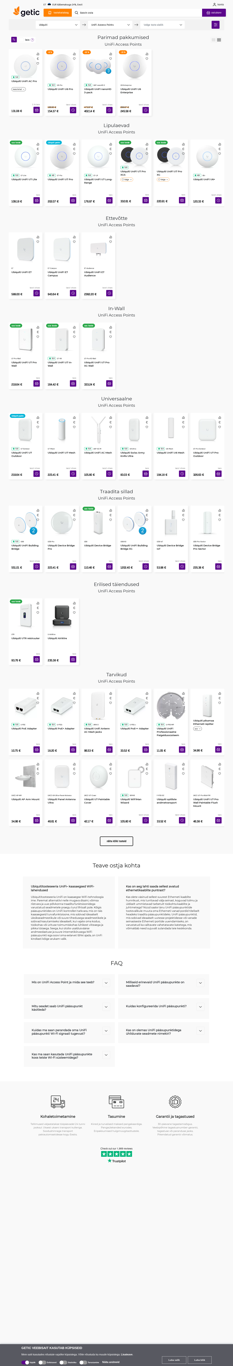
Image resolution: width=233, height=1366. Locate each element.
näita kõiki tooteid (116, 798)
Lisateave (127, 1354)
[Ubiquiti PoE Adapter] (25, 669)
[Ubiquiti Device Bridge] (98, 495)
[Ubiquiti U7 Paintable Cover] (98, 735)
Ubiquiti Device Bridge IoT (169, 514)
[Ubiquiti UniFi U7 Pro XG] (171, 148)
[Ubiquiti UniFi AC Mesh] (98, 407)
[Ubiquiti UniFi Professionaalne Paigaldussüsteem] (171, 669)
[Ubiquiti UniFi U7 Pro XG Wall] (98, 322)
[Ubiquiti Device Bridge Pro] (62, 495)
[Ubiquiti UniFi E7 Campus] (62, 236)
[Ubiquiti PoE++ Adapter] (134, 669)
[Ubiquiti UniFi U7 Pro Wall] (25, 322)
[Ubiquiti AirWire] (62, 583)
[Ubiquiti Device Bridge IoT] (171, 495)
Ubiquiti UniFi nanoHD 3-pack (98, 81)
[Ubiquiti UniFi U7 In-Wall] (62, 322)
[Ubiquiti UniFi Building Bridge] (25, 495)
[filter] (216, 25)
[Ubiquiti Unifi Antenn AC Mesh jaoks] (98, 669)
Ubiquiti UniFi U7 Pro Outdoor (204, 426)
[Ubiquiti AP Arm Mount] (25, 735)
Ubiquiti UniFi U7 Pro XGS (132, 167)
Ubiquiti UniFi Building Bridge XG (132, 514)
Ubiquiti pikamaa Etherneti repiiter (202, 688)
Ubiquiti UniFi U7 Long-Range (97, 167)
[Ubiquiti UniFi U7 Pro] (62, 148)
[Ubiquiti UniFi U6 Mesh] (171, 407)
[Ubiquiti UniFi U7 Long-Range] (98, 148)
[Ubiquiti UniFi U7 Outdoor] (25, 407)
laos (27, 39)
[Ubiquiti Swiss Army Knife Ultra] (134, 407)
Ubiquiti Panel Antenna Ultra (60, 753)
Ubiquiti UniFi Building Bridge (23, 514)
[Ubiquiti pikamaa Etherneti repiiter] (207, 669)
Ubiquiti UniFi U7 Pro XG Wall (98, 340)
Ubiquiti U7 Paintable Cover (96, 753)
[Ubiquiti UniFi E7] (25, 236)
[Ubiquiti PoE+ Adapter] (62, 669)
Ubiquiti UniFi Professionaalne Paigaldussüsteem (167, 689)
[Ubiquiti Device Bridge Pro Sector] (207, 495)
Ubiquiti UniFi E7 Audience (93, 255)
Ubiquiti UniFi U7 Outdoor (20, 426)
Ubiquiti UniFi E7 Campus (57, 255)
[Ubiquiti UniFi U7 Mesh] (62, 407)
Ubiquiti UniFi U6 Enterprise (129, 81)
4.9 (52, 162)
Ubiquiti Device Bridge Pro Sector (205, 514)
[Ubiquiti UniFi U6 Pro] (62, 63)
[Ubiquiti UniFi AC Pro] (25, 63)
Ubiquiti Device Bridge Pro (60, 514)
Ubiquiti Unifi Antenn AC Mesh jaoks (98, 688)
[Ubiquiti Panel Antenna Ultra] (62, 735)
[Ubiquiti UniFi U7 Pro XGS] (134, 148)
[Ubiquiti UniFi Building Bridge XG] (134, 495)
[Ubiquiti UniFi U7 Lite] (25, 148)
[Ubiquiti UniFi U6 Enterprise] (134, 63)
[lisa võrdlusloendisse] (38, 54)
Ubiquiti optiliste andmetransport (165, 753)
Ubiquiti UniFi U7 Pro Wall (23, 340)
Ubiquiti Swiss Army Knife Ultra (131, 426)
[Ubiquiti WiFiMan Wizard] (134, 735)
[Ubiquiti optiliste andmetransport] (171, 735)
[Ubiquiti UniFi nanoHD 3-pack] (98, 63)
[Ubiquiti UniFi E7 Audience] (98, 236)
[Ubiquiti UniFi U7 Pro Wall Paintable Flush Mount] (207, 735)
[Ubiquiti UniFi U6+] (207, 148)
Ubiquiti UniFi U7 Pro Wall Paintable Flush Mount (204, 755)
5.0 (15, 76)
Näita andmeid (111, 1362)
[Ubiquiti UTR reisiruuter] (25, 583)
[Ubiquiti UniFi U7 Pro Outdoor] (207, 407)
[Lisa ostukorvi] (38, 106)
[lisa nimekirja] (38, 63)
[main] (28, 12)
